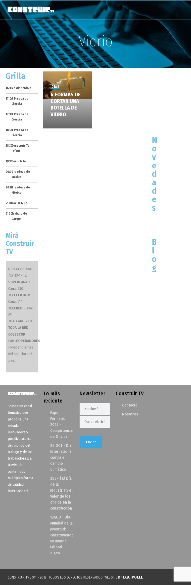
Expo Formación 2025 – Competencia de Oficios (61, 424)
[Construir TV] (30, 9)
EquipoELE (133, 577)
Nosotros (130, 414)
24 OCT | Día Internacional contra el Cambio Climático (61, 457)
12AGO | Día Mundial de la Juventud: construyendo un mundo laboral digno (62, 535)
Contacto (130, 405)
